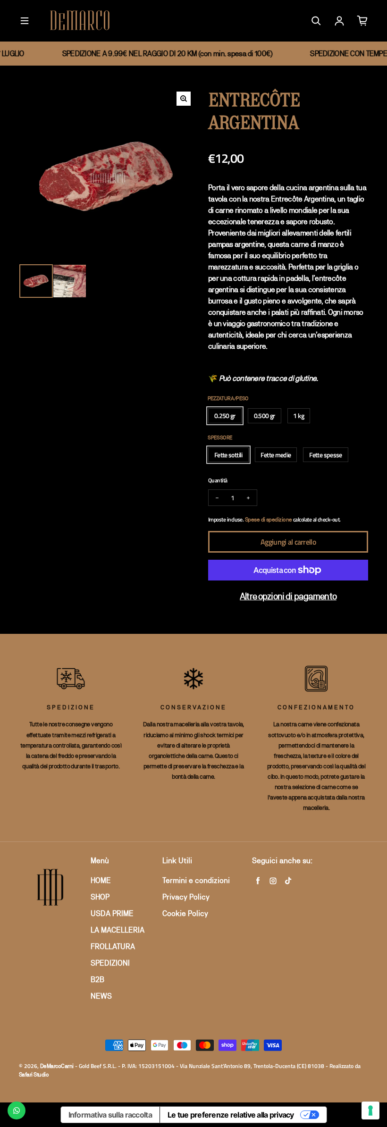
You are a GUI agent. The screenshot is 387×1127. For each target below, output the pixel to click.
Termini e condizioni (196, 880)
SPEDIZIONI (110, 963)
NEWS (101, 996)
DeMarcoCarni (57, 1066)
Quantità (217, 480)
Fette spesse (325, 455)
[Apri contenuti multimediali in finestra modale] (184, 99)
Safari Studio (34, 1074)
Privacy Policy (186, 896)
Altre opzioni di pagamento (288, 596)
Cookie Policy (185, 913)
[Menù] (24, 20)
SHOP (100, 896)
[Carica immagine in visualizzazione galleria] (36, 281)
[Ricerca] (316, 20)
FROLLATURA (113, 946)
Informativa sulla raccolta (110, 1114)
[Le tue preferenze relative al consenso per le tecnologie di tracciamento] (370, 1110)
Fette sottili (228, 455)
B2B (97, 979)
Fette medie (276, 455)
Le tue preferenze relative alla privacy (231, 1114)
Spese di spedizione (268, 519)
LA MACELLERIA (117, 929)
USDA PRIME (112, 913)
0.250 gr (225, 416)
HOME (101, 880)
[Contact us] (16, 1110)
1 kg (298, 416)
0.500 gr (264, 416)
